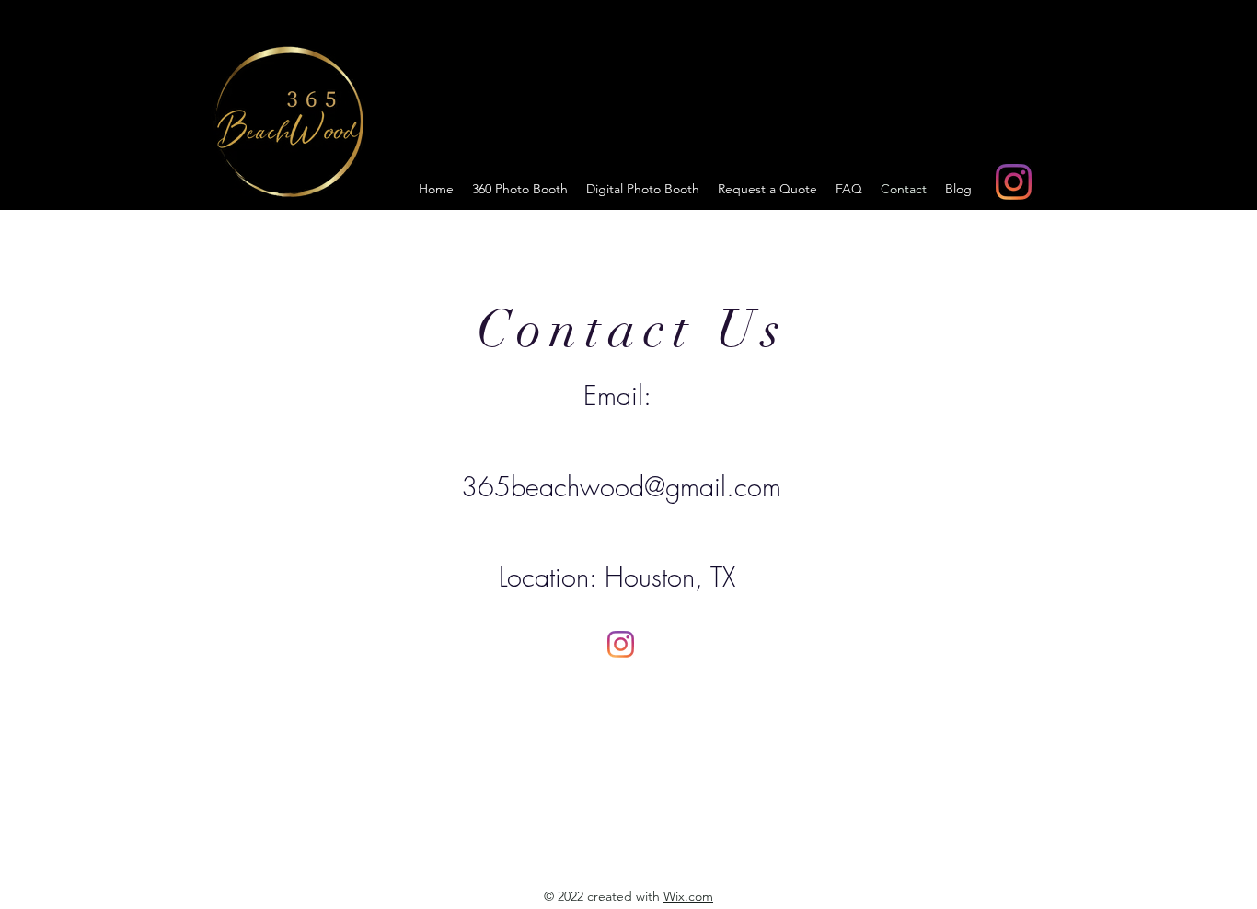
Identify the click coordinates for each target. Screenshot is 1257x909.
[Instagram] (1014, 182)
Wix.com (688, 896)
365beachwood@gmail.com (621, 487)
